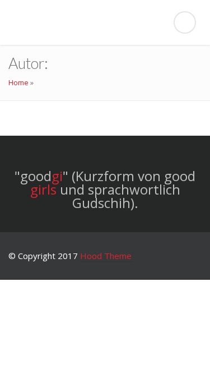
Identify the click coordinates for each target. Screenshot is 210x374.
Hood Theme (106, 255)
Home (18, 82)
